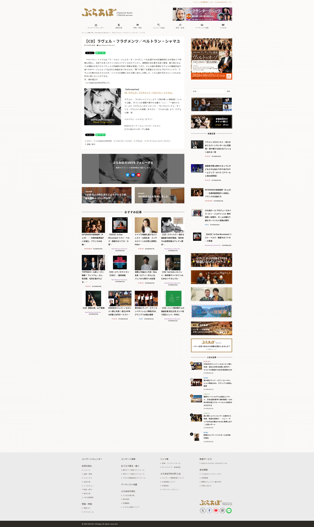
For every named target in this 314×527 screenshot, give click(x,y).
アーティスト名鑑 (129, 484)
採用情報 (204, 478)
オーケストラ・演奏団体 (171, 467)
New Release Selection (107, 45)
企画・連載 (88, 474)
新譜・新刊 (91, 144)
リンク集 (164, 459)
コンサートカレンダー (92, 459)
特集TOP (87, 508)
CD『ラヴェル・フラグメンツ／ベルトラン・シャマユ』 (148, 92)
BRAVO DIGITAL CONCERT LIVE (214, 463)
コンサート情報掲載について (173, 478)
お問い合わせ (206, 486)
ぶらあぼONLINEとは (170, 473)
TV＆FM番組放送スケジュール (134, 478)
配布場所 (126, 499)
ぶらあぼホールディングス (211, 474)
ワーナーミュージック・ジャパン (158, 141)
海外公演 (87, 493)
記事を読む (87, 465)
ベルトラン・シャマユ (124, 141)
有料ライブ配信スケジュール (134, 474)
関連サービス (206, 459)
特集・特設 (87, 503)
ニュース (87, 470)
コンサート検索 (128, 459)
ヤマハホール (89, 512)
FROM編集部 (89, 497)
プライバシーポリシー (170, 489)
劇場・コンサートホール (171, 463)
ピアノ (89, 141)
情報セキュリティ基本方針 (211, 482)
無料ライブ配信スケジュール (134, 470)
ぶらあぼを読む (128, 491)
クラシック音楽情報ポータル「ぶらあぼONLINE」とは (212, 2)
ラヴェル (139, 141)
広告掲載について (169, 482)
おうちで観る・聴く (130, 465)
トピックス (88, 478)
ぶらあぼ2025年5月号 (104, 141)
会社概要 (204, 469)
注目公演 (87, 482)
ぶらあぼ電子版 (129, 495)
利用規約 (165, 486)
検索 (228, 91)
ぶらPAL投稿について (131, 507)
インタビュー (89, 486)
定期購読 (126, 503)
